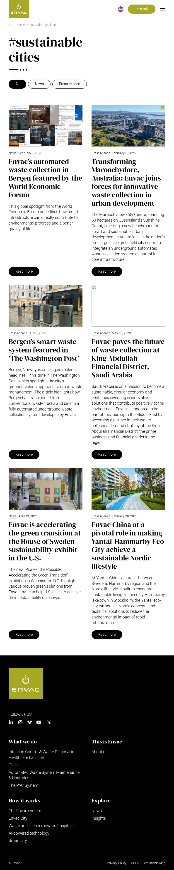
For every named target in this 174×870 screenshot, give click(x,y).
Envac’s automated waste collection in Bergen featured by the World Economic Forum (45, 178)
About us (99, 751)
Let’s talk (142, 9)
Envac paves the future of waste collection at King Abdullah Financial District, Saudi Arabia (128, 358)
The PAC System (23, 785)
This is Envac (107, 741)
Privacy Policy (116, 863)
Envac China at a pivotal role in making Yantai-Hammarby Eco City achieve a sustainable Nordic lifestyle (128, 545)
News (23, 25)
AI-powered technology (29, 833)
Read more (24, 271)
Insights (99, 818)
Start (12, 25)
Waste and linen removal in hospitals (41, 825)
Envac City (18, 818)
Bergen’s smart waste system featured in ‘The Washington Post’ (44, 350)
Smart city (18, 840)
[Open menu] (162, 9)
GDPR (135, 863)
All (17, 84)
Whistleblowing (154, 863)
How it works (24, 800)
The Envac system (25, 810)
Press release (69, 84)
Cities (14, 764)
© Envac (14, 863)
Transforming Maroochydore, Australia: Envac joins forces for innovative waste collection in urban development (126, 182)
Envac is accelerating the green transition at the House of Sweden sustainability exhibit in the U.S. (45, 541)
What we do (23, 741)
